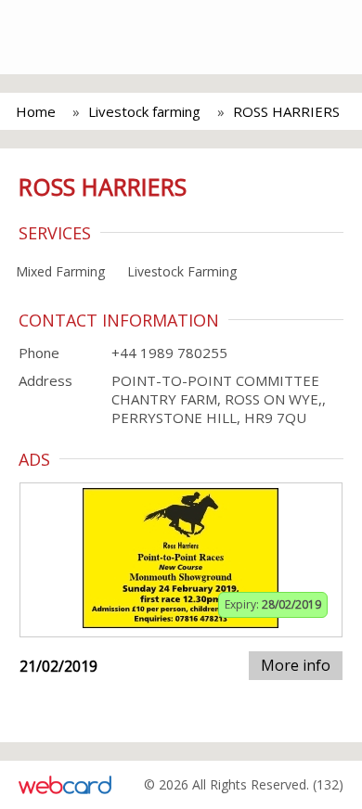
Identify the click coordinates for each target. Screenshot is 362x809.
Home (36, 111)
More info (295, 665)
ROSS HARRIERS (286, 111)
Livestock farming (144, 111)
